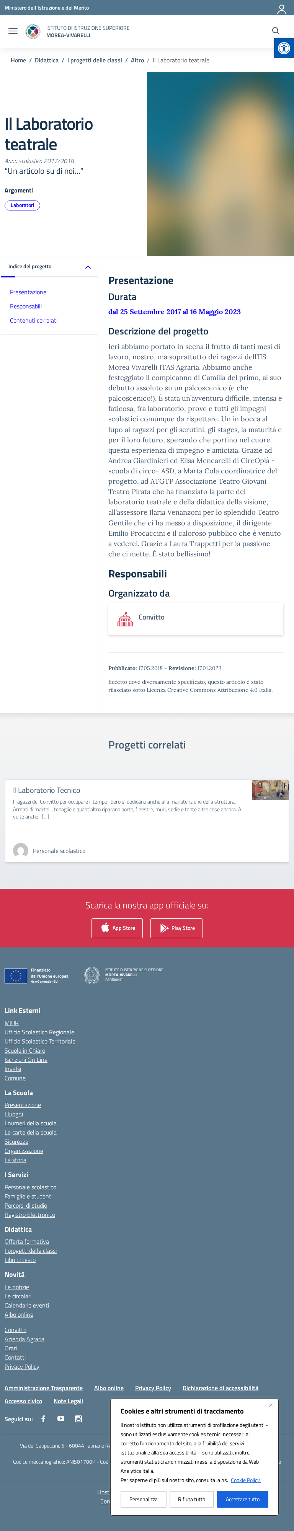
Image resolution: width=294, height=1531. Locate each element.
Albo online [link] (19, 1314)
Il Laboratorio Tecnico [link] (46, 790)
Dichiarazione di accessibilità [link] (220, 1387)
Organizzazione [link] (24, 1150)
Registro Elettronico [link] (30, 1214)
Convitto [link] (15, 1329)
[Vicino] (270, 1405)
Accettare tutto (243, 1499)
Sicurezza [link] (16, 1141)
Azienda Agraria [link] (24, 1338)
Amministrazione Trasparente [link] (44, 1387)
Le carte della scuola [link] (31, 1132)
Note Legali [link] (68, 1400)
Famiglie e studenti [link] (28, 1196)
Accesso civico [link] (23, 1400)
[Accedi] (282, 7)
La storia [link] (15, 1159)
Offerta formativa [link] (27, 1241)
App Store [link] (123, 928)
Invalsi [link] (13, 1068)
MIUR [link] (12, 1022)
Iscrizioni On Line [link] (26, 1059)
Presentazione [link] (28, 292)
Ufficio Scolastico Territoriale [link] (40, 1041)
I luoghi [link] (14, 1113)
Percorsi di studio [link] (26, 1205)
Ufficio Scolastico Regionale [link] (39, 1032)
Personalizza (143, 1499)
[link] (284, 48)
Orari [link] (11, 1348)
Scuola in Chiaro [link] (25, 1050)
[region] (194, 1457)
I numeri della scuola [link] (31, 1123)
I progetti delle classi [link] (31, 1250)
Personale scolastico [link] (30, 1187)
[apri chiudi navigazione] (13, 31)
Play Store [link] (182, 928)
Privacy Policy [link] (22, 1366)
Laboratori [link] (22, 205)
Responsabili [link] (26, 306)
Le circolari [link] (18, 1296)
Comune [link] (15, 1078)
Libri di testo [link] (20, 1259)
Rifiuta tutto (191, 1499)
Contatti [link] (15, 1357)
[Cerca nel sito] (276, 32)
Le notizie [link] (17, 1286)
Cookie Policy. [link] (246, 1480)
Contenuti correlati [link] (33, 320)
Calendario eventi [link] (27, 1305)
